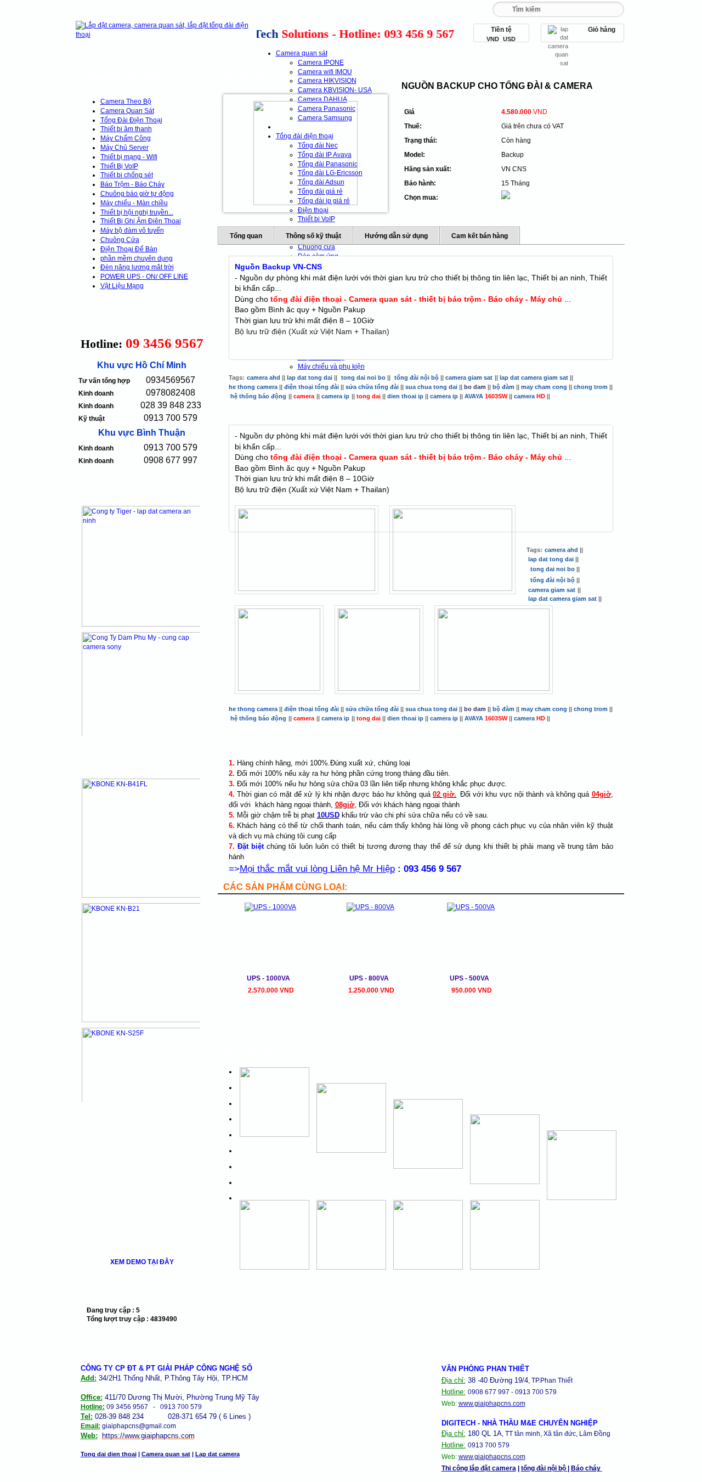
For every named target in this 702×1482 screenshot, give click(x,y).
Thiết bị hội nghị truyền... (136, 212)
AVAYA (486, 396)
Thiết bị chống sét (126, 175)
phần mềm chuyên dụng (136, 258)
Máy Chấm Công (125, 138)
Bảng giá (199, 15)
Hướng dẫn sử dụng (396, 236)
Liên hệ (449, 15)
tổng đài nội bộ (416, 377)
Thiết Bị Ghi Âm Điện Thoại (140, 221)
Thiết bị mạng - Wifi (128, 157)
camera (529, 396)
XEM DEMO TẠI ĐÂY (142, 1262)
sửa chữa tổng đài (372, 387)
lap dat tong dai (309, 377)
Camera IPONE (321, 62)
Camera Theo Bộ (125, 101)
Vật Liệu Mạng (122, 286)
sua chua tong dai (431, 387)
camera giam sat (468, 377)
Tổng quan (246, 236)
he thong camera (253, 387)
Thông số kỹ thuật (313, 236)
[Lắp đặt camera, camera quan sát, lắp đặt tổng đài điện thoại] (165, 34)
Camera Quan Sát (127, 111)
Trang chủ (100, 15)
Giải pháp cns (249, 18)
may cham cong (544, 387)
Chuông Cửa (119, 240)
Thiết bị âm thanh (126, 129)
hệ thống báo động (258, 396)
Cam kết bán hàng (479, 236)
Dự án (349, 15)
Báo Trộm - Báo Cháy (132, 184)
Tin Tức (399, 15)
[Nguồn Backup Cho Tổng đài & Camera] (305, 153)
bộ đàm (503, 387)
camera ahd (263, 377)
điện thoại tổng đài (312, 387)
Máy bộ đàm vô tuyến (132, 230)
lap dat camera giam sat (534, 377)
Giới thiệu (150, 15)
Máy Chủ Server (124, 147)
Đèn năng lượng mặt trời (137, 267)
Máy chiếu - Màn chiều (134, 203)
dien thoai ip (405, 396)
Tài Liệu (299, 15)
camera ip (335, 396)
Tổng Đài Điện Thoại (131, 120)
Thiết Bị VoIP (119, 166)
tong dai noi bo (363, 377)
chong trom (591, 387)
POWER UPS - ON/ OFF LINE (144, 276)
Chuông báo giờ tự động (137, 194)
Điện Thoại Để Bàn (128, 249)
